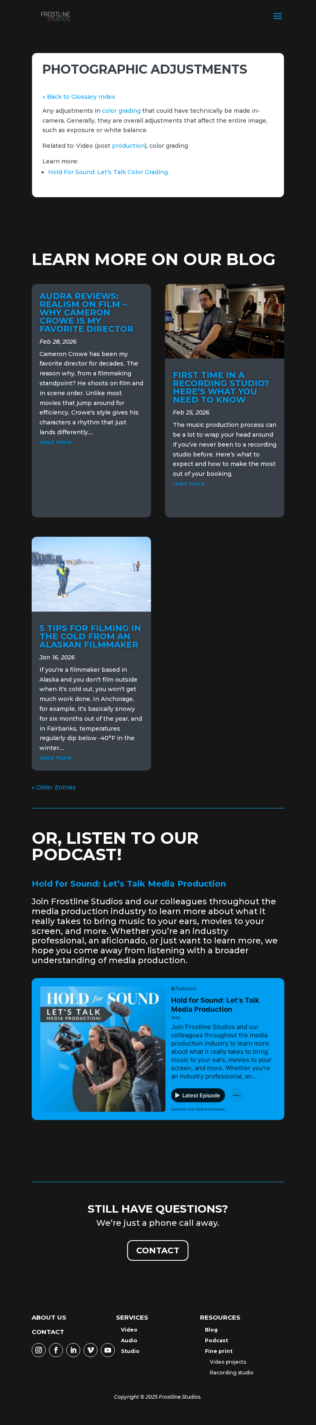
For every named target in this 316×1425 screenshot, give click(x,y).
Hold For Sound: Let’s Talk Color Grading (108, 172)
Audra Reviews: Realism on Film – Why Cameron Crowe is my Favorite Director (86, 312)
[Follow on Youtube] (108, 1350)
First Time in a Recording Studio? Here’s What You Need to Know (221, 387)
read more (56, 442)
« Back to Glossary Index (78, 96)
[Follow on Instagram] (39, 1350)
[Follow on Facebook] (56, 1350)
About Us (49, 1317)
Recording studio (231, 1372)
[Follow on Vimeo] (91, 1350)
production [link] (128, 145)
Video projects (228, 1362)
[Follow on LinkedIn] (73, 1350)
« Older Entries (54, 787)
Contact (157, 1250)
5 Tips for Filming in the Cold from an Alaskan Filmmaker (90, 636)
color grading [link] (121, 110)
